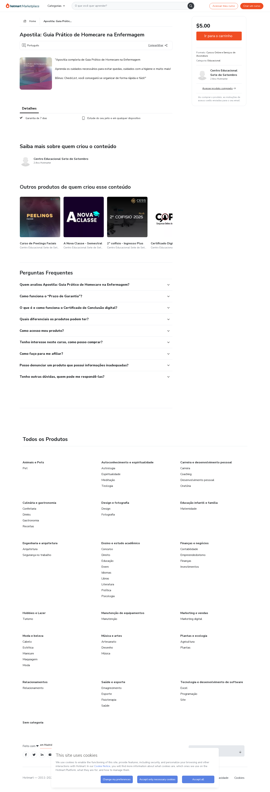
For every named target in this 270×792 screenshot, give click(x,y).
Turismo (28, 619)
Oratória (185, 486)
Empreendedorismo (193, 555)
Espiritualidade (110, 474)
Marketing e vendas (194, 613)
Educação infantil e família (199, 503)
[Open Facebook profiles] (25, 754)
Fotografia (108, 515)
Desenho (107, 648)
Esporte (106, 694)
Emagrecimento (111, 688)
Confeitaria (29, 509)
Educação (107, 561)
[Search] (191, 6)
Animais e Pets (33, 462)
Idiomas (106, 573)
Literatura (107, 584)
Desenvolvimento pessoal (197, 480)
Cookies (239, 778)
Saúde (105, 706)
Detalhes (29, 108)
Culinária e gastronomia (39, 503)
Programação (188, 694)
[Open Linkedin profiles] (42, 754)
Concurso (107, 549)
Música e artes (111, 636)
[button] (92, 285)
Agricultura (187, 642)
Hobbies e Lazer (34, 613)
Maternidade (188, 509)
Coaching (186, 474)
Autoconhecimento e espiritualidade (127, 462)
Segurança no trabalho (37, 555)
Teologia (107, 486)
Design (105, 509)
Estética (28, 648)
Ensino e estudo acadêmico (120, 543)
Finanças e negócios (194, 543)
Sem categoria (33, 723)
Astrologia (108, 468)
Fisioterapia (108, 700)
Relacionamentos (35, 682)
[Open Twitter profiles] (34, 754)
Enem (105, 567)
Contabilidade (189, 549)
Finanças (185, 561)
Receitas (28, 526)
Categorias (55, 6)
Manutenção (109, 619)
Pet (25, 468)
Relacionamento (33, 688)
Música (105, 653)
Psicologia (108, 596)
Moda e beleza (33, 636)
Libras (105, 579)
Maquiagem (30, 659)
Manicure (28, 653)
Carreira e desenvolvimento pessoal (206, 462)
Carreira (185, 468)
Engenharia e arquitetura (40, 543)
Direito (105, 555)
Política (106, 590)
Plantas (185, 648)
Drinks (27, 515)
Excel (184, 688)
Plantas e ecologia (193, 636)
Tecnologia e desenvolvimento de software (211, 682)
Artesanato (108, 642)
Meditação (108, 480)
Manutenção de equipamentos (122, 613)
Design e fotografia (115, 503)
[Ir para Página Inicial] (24, 6)
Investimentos (189, 567)
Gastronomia (31, 520)
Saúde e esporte (113, 682)
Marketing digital (191, 619)
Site (183, 700)
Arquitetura (30, 549)
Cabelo (27, 642)
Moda (26, 665)
